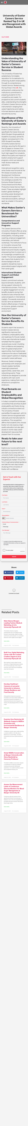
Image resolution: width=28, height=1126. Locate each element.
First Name (4, 495)
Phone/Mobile (5, 515)
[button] (9, 572)
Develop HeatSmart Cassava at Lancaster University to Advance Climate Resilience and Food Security (12, 688)
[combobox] (4, 518)
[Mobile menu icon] (2, 2)
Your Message (5, 530)
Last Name (4, 502)
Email (3, 508)
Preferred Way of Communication (10, 522)
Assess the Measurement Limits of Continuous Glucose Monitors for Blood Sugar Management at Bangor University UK (14, 789)
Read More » (7, 641)
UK (17, 88)
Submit (14, 556)
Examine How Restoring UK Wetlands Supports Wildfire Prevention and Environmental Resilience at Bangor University (14, 723)
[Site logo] (5, 2)
